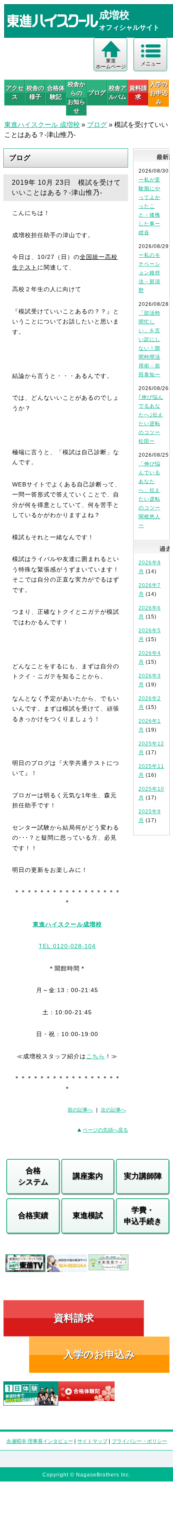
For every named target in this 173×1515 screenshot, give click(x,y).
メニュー (151, 64)
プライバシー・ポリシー (139, 1441)
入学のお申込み (99, 1354)
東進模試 (88, 1215)
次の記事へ (113, 1110)
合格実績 (33, 1215)
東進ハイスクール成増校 (67, 924)
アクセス (15, 92)
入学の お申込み (159, 93)
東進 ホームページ (111, 64)
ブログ (97, 92)
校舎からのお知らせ (76, 97)
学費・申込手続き (143, 1215)
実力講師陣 (143, 1176)
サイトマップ (92, 1441)
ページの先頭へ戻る (105, 1130)
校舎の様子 (35, 92)
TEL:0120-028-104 (67, 946)
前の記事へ (80, 1110)
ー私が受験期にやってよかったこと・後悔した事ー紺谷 (149, 206)
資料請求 (138, 92)
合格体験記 (56, 92)
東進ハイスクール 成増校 (42, 124)
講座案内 (88, 1176)
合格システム (33, 1176)
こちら (95, 1056)
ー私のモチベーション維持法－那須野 (149, 272)
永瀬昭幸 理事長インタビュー (39, 1441)
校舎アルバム (117, 92)
